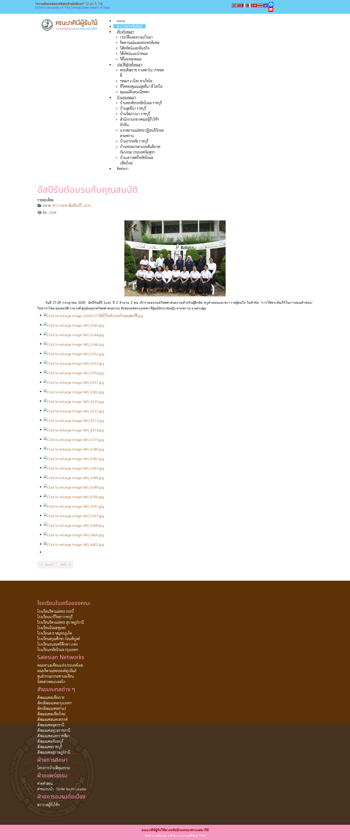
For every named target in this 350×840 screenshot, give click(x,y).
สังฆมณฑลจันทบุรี (50, 741)
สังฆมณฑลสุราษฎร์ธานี (53, 752)
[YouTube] (291, 9)
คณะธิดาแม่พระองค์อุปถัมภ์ (56, 670)
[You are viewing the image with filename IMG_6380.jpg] (74, 448)
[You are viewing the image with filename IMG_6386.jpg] (74, 477)
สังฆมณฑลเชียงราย (50, 697)
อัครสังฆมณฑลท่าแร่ (51, 708)
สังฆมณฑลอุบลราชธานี (53, 730)
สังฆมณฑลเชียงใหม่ (51, 713)
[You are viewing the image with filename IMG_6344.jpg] (74, 334)
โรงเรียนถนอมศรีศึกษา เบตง (57, 644)
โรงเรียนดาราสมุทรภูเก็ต (54, 633)
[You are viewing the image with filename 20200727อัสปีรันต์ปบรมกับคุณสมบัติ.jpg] (93, 315)
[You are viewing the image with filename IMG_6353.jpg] (74, 362)
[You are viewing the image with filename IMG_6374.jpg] (74, 429)
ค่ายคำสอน (45, 783)
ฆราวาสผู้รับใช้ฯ (48, 804)
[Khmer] (265, 4)
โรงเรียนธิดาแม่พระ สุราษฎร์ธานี (60, 622)
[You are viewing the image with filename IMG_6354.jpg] (74, 372)
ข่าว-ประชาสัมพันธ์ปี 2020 (71, 205)
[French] (244, 4)
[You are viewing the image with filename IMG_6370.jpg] (74, 400)
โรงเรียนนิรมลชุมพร (51, 627)
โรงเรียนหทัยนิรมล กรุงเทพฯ (57, 649)
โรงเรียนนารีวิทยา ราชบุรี (55, 616)
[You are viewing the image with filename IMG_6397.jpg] (74, 515)
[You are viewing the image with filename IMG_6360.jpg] (74, 391)
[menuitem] (121, 21)
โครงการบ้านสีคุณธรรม (53, 767)
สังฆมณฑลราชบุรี (49, 746)
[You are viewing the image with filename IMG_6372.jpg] (74, 410)
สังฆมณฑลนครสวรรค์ (52, 719)
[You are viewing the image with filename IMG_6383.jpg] (74, 467)
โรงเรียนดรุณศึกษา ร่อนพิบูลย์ (58, 638)
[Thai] (260, 4)
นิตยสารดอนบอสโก (51, 681)
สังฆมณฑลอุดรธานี (50, 724)
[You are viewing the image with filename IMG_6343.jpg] (74, 324)
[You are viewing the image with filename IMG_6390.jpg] (74, 496)
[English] (234, 4)
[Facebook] (291, 4)
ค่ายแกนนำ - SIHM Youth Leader (61, 788)
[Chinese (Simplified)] (239, 4)
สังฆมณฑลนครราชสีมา (53, 735)
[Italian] (250, 4)
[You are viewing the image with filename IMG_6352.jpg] (74, 353)
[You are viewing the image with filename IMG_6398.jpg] (74, 524)
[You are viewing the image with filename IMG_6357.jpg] (74, 381)
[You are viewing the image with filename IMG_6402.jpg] (74, 543)
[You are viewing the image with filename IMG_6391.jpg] (74, 505)
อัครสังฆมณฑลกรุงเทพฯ (54, 703)
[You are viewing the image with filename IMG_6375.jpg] (74, 439)
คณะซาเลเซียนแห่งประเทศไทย (60, 665)
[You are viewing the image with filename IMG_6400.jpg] (74, 534)
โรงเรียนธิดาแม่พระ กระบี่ (55, 611)
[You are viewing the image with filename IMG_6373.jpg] (74, 419)
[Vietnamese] (255, 4)
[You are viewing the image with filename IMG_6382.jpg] (74, 458)
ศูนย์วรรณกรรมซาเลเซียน (55, 676)
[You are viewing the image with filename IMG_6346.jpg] (74, 343)
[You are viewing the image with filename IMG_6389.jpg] (74, 486)
